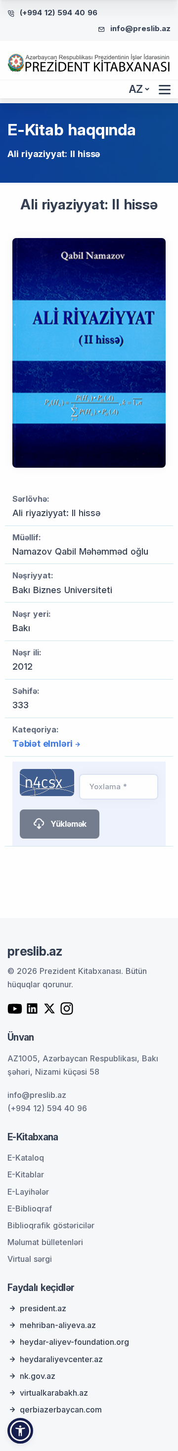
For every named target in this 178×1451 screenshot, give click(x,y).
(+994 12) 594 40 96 (58, 12)
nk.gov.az (37, 1376)
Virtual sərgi (29, 1259)
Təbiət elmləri (42, 743)
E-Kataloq (25, 1158)
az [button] (136, 89)
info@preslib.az (140, 28)
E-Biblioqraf (29, 1208)
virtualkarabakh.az (54, 1393)
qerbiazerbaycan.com (61, 1409)
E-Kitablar (25, 1174)
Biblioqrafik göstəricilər (50, 1225)
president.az (43, 1308)
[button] (20, 1430)
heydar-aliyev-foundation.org (74, 1342)
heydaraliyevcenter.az (61, 1359)
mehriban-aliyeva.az (58, 1325)
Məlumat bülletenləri (45, 1242)
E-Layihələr (28, 1192)
